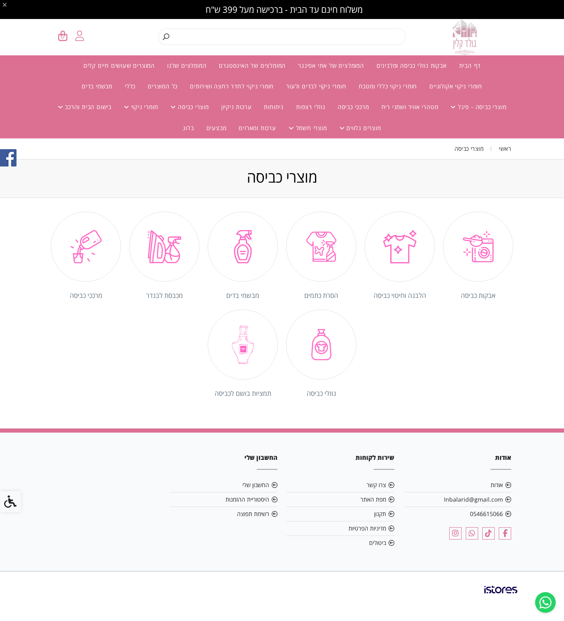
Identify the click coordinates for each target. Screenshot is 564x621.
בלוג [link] (188, 128)
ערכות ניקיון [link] (236, 107)
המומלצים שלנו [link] (186, 65)
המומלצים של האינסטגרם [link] (252, 65)
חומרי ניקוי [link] (144, 107)
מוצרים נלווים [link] (362, 128)
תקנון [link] (380, 514)
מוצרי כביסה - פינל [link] (481, 107)
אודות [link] (497, 485)
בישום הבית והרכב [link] (87, 107)
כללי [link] (130, 86)
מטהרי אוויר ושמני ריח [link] (410, 107)
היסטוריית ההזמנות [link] (247, 499)
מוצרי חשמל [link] (310, 128)
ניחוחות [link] (274, 107)
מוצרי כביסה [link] (192, 107)
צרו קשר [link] (376, 485)
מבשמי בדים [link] (97, 86)
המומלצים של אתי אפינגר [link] (331, 65)
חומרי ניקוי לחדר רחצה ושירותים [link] (232, 86)
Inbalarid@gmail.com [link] (473, 499)
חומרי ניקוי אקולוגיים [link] (455, 86)
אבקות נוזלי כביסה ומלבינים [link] (412, 65)
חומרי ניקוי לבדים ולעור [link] (316, 86)
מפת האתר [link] (373, 499)
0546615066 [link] (486, 514)
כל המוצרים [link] (163, 86)
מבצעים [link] (216, 128)
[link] (545, 602)
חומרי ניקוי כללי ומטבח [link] (388, 86)
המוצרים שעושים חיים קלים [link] (119, 65)
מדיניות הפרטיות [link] (367, 528)
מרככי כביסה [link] (353, 107)
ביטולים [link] (377, 543)
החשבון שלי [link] (255, 485)
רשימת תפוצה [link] (253, 514)
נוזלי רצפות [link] (310, 107)
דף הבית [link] (470, 65)
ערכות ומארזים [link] (257, 128)
